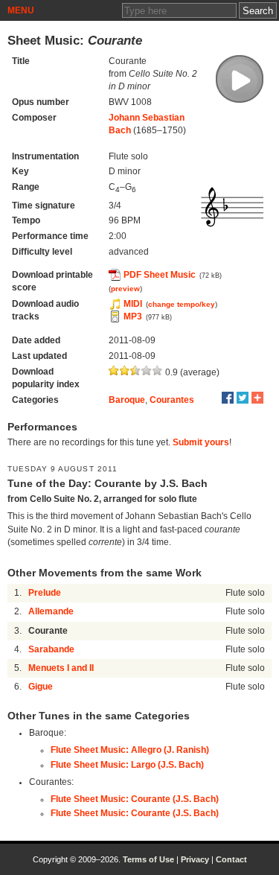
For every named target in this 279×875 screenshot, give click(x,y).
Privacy (195, 859)
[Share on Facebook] (228, 398)
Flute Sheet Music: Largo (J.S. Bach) (127, 764)
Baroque (127, 399)
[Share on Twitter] (242, 398)
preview (125, 288)
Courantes (172, 399)
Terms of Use (148, 859)
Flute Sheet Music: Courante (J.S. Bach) (135, 799)
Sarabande (51, 649)
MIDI (133, 303)
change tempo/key (181, 304)
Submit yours (201, 442)
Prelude (44, 592)
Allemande (51, 611)
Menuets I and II (61, 668)
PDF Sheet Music (160, 274)
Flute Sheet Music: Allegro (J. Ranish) (130, 749)
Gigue (40, 686)
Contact (231, 859)
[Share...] (257, 398)
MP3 (133, 316)
